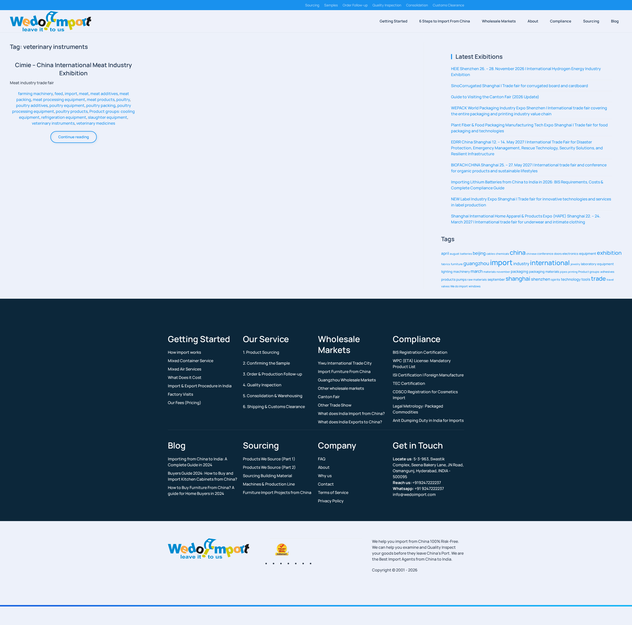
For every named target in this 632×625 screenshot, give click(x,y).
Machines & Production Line (269, 484)
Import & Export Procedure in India (200, 386)
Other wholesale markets (341, 388)
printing (572, 271)
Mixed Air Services (184, 369)
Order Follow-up (355, 5)
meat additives (104, 93)
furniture (457, 264)
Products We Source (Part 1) (269, 459)
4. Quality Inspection (262, 385)
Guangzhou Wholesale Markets (347, 380)
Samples (331, 5)
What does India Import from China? (351, 413)
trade (598, 278)
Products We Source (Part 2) (269, 467)
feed (59, 93)
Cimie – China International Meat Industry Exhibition (73, 69)
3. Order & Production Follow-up (272, 374)
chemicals (502, 253)
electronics (570, 254)
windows (474, 286)
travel (610, 279)
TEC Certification (409, 383)
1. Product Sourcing (261, 352)
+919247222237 (417, 482)
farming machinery (35, 93)
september (496, 279)
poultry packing (101, 105)
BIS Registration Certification (420, 352)
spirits (555, 279)
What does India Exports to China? (350, 422)
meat (84, 93)
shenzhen (540, 279)
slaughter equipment (107, 117)
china (518, 252)
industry (521, 263)
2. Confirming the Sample (266, 363)
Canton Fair (329, 396)
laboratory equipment (597, 264)
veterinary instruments (53, 123)
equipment (587, 253)
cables (490, 253)
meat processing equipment (59, 99)
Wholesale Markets (499, 21)
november (503, 271)
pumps (461, 279)
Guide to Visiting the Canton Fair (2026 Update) (495, 96)
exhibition (609, 252)
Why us (325, 475)
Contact (326, 484)
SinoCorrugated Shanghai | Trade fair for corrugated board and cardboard (519, 85)
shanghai (518, 278)
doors (558, 254)
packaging (519, 271)
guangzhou (476, 263)
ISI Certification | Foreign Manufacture (428, 375)
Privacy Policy (331, 501)
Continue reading (73, 136)
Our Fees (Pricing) (184, 402)
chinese (531, 253)
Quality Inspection (387, 5)
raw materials (477, 279)
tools (585, 279)
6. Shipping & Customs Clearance (274, 406)
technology (571, 279)
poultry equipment (66, 105)
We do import (459, 286)
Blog (615, 21)
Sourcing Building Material (267, 475)
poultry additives (32, 105)
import (71, 93)
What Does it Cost (184, 377)
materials (489, 271)
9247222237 (418, 488)
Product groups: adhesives (596, 271)
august (454, 253)
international (550, 262)
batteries (466, 253)
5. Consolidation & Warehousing (272, 395)
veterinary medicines (95, 123)
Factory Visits (180, 394)
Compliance (560, 21)
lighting (447, 271)
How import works (184, 352)
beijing (479, 253)
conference (545, 254)
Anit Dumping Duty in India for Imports (428, 420)
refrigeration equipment (63, 117)
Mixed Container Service (190, 360)
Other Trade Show (334, 405)
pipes (563, 271)
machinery (461, 271)
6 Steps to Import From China (444, 21)
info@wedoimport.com (414, 494)
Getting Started (393, 21)
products (448, 279)
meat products (101, 99)
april (445, 253)
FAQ (321, 459)
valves (445, 286)
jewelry (575, 264)
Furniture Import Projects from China (277, 492)
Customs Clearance (448, 5)
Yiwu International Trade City (345, 363)
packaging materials (544, 271)
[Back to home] (50, 21)
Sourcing (312, 5)
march (477, 271)
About (533, 21)
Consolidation (417, 5)
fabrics (445, 264)
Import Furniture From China (344, 371)
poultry (123, 99)
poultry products (72, 111)
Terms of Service (333, 492)
